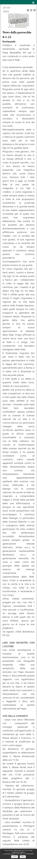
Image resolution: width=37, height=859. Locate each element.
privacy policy (30, 854)
